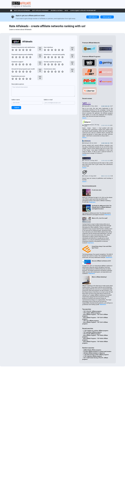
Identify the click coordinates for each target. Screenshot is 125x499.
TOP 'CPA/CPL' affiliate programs (92, 311)
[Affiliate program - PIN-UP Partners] (89, 81)
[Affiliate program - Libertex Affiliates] (89, 91)
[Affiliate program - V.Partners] (105, 81)
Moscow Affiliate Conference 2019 (101, 261)
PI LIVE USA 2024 (96, 190)
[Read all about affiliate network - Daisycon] (97, 122)
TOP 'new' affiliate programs (91, 320)
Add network (93, 17)
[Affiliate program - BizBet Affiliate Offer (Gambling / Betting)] (89, 72)
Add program (107, 17)
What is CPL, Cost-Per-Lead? (100, 218)
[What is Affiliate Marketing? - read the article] (86, 280)
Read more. (92, 202)
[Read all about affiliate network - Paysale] (105, 49)
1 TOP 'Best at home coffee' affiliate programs (96, 354)
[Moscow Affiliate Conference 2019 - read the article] (86, 262)
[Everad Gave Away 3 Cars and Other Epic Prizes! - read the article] (86, 249)
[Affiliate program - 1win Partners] (89, 63)
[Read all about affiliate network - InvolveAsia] (97, 172)
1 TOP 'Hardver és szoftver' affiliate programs (95, 330)
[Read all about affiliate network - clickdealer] (97, 141)
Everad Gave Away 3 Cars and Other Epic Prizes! (101, 247)
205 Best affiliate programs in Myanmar (94, 353)
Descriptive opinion (18, 84)
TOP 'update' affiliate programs (91, 313)
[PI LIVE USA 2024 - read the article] (86, 192)
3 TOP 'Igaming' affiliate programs (92, 356)
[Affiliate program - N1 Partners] (105, 72)
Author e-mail (48, 99)
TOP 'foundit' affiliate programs (91, 333)
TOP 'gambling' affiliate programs (92, 332)
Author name (16, 99)
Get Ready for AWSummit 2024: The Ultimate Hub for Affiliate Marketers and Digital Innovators (101, 207)
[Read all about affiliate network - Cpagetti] (89, 49)
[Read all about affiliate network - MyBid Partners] (97, 103)
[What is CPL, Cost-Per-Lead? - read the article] (86, 220)
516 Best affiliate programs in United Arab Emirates (97, 351)
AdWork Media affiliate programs (92, 350)
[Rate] (13, 50)
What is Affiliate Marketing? (99, 277)
